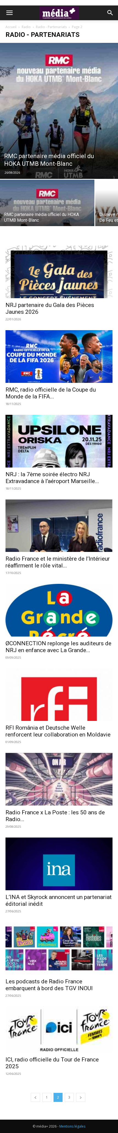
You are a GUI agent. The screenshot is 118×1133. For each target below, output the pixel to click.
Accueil (10, 27)
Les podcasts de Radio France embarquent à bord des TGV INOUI (49, 985)
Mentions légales (72, 1126)
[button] (9, 12)
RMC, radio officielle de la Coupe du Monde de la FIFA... (50, 393)
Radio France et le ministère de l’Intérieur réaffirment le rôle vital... (57, 562)
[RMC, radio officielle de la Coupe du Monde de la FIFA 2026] (59, 356)
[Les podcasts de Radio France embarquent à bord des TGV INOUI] (59, 948)
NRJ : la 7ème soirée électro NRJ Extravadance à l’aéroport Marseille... (52, 477)
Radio (26, 27)
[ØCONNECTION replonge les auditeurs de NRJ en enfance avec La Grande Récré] (59, 610)
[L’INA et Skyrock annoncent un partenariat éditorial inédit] (59, 864)
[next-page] (80, 1097)
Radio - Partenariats (51, 27)
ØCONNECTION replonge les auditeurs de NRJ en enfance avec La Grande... (58, 646)
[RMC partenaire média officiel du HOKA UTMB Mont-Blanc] (59, 111)
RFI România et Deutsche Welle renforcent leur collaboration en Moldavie (58, 731)
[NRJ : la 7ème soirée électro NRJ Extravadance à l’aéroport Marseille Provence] (59, 441)
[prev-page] (35, 1097)
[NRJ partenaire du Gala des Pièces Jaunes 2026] (59, 272)
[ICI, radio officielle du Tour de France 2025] (59, 1030)
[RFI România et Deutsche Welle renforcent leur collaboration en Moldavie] (59, 694)
